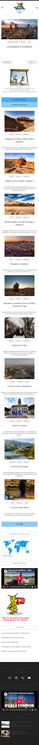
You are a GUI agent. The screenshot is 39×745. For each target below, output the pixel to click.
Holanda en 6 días (19, 345)
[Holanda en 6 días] (19, 328)
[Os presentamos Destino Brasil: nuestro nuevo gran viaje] (5, 724)
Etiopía (26, 502)
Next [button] (31, 62)
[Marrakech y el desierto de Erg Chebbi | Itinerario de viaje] (19, 286)
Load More (19, 524)
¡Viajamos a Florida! (19, 46)
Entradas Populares (19, 105)
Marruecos (26, 134)
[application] (19, 578)
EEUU (29, 41)
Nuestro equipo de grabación (18, 731)
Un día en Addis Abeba (19, 508)
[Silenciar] (32, 587)
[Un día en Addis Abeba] (19, 490)
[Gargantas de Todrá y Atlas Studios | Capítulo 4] (19, 122)
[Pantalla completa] (35, 587)
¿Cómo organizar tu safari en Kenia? (21, 646)
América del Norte (13, 41)
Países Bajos (26, 340)
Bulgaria (12, 381)
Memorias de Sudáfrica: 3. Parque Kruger (18, 633)
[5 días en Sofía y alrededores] (19, 369)
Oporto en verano (19, 426)
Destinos (23, 41)
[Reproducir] (4, 587)
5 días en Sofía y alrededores (19, 386)
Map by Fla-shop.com (7, 555)
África (11, 134)
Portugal (26, 421)
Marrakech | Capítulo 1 (19, 264)
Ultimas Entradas (19, 99)
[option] (19, 35)
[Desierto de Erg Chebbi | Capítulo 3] (19, 164)
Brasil (20, 726)
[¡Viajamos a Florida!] (19, 29)
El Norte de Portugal (19, 467)
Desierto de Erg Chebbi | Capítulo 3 (19, 181)
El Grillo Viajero (5, 637)
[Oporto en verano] (19, 408)
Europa (18, 340)
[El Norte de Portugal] (19, 449)
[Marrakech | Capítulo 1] (19, 247)
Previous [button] (8, 62)
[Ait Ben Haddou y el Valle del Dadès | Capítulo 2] (19, 205)
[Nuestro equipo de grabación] (5, 733)
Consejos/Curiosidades (16, 733)
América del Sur (14, 726)
